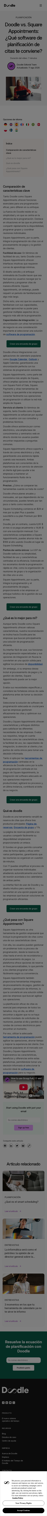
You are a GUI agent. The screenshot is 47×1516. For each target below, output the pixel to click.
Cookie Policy (17, 1498)
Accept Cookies (23, 1510)
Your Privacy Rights (23, 1503)
